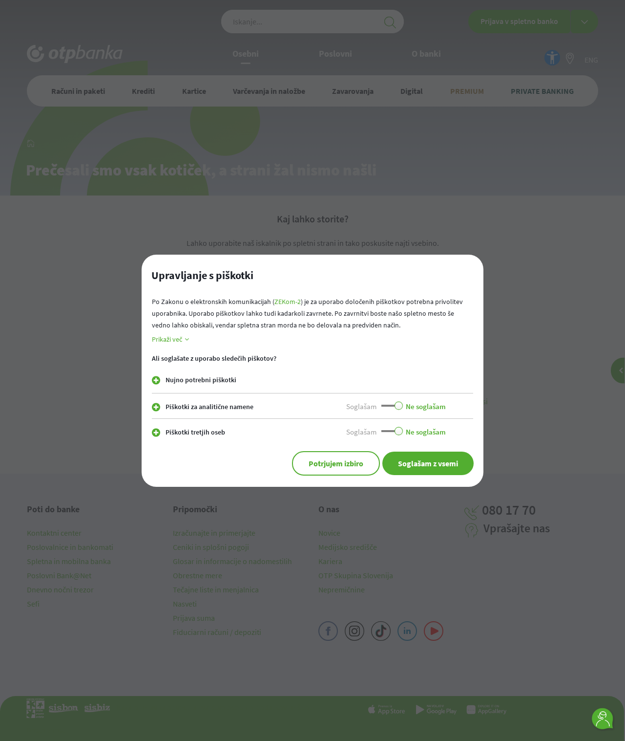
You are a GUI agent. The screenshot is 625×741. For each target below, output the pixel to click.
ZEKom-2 (287, 301)
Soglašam (361, 406)
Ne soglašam (426, 406)
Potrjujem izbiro (336, 463)
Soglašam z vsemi (428, 463)
